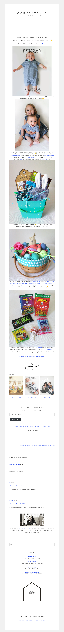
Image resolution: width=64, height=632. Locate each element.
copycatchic (32, 14)
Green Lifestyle (30, 426)
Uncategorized (32, 428)
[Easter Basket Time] (16, 385)
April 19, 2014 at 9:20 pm (17, 486)
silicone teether (45, 159)
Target (44, 43)
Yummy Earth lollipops (31, 285)
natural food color (48, 349)
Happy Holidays (47, 397)
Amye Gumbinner (14, 464)
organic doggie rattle (15, 155)
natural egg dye (38, 347)
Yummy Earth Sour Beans (47, 283)
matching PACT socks (30, 157)
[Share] (27, 369)
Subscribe (15, 420)
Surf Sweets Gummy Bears (16, 285)
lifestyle (46, 426)
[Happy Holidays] (47, 385)
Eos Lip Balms (36, 281)
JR (10, 482)
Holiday (39, 426)
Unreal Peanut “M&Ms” (34, 283)
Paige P (11, 500)
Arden (16, 426)
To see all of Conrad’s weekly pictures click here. (32, 356)
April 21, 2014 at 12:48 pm (17, 503)
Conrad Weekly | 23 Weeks (32, 397)
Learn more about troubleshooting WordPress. (32, 620)
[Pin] (37, 369)
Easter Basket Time (16, 397)
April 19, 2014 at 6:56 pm (17, 468)
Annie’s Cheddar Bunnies (21, 283)
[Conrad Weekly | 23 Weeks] (32, 385)
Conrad (21, 426)
